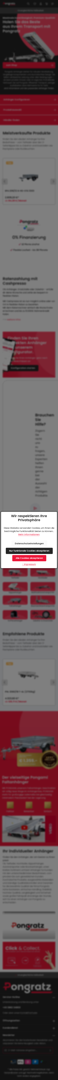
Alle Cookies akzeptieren (29, 558)
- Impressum (29, 564)
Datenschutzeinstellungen (29, 543)
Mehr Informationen (29, 534)
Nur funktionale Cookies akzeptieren (29, 550)
